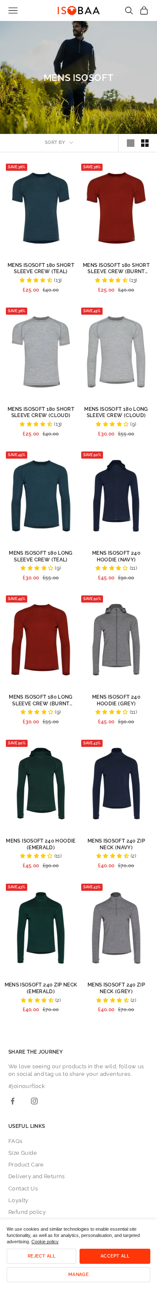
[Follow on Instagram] (34, 1101)
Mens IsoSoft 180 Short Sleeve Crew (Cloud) (41, 412)
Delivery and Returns (36, 1176)
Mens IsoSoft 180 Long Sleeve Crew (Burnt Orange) (41, 700)
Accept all (114, 1256)
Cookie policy (45, 1241)
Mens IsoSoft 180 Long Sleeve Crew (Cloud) (116, 412)
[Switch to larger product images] (130, 143)
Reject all (41, 1256)
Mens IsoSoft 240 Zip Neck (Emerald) (41, 988)
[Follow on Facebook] (12, 1101)
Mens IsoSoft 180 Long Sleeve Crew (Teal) (41, 556)
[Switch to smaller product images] (145, 143)
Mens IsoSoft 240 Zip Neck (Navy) (116, 844)
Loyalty (18, 1200)
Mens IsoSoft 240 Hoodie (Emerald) (40, 844)
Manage (78, 1274)
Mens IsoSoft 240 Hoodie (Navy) (116, 556)
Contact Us (23, 1188)
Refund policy (27, 1212)
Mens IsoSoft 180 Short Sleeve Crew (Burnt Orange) (116, 268)
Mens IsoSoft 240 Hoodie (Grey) (116, 700)
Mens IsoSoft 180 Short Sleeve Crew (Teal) (41, 268)
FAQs (15, 1141)
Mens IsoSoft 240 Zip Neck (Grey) (116, 988)
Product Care (26, 1164)
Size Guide (22, 1153)
